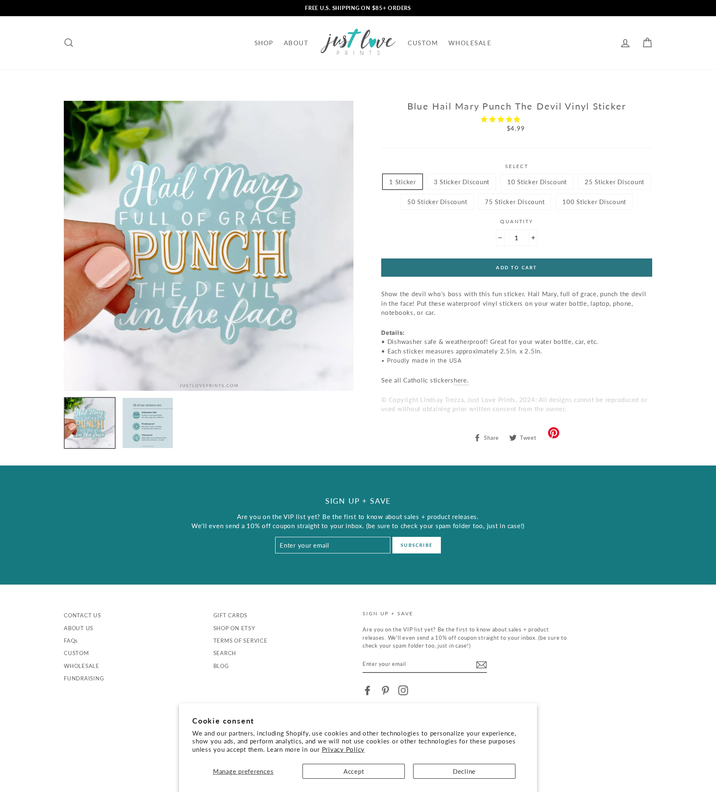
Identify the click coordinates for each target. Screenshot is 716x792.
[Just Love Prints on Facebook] (368, 690)
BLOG (221, 666)
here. (461, 380)
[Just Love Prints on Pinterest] (385, 690)
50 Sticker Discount (437, 201)
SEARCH (225, 653)
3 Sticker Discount (462, 181)
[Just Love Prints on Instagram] (403, 690)
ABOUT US (78, 628)
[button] (501, 119)
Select (516, 166)
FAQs (71, 640)
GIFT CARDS (230, 615)
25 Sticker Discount (614, 181)
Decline (464, 771)
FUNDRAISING (84, 678)
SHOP (263, 42)
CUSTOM (423, 42)
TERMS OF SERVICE (240, 640)
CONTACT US (82, 615)
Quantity (516, 221)
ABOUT (296, 42)
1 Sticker (402, 181)
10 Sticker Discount (537, 181)
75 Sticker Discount (514, 201)
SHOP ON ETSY (234, 628)
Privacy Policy (343, 749)
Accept (353, 771)
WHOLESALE (470, 42)
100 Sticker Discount (594, 201)
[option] (358, 8)
